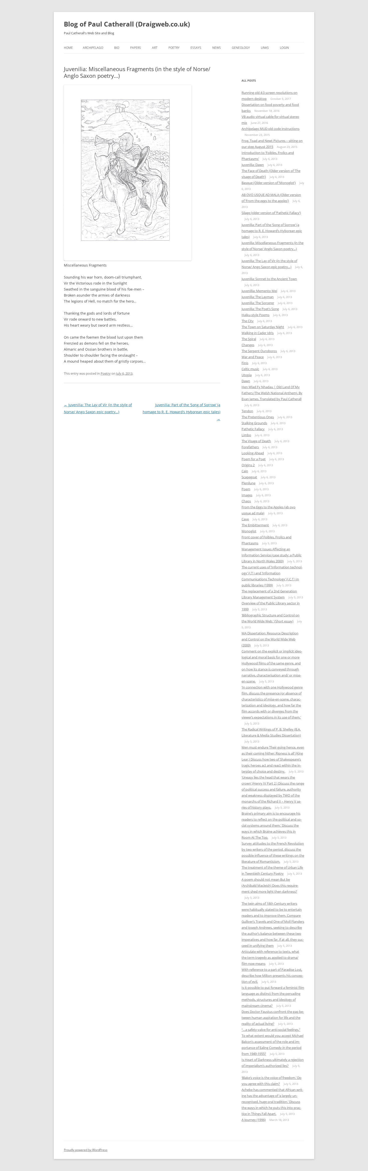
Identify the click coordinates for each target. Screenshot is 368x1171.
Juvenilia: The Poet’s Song (260, 309)
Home (68, 48)
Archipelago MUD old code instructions (270, 128)
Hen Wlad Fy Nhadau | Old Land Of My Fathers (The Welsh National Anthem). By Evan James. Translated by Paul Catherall (272, 393)
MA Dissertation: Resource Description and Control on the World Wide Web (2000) (270, 639)
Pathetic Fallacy (253, 429)
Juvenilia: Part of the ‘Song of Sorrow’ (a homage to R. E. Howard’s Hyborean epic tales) (181, 411)
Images (247, 495)
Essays (196, 48)
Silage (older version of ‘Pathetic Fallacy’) (271, 212)
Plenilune (248, 483)
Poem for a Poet (254, 459)
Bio (116, 48)
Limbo (246, 435)
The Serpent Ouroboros (259, 351)
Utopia (247, 375)
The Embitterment (255, 525)
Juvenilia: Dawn (253, 164)
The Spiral (249, 339)
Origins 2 (248, 465)
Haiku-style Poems (255, 315)
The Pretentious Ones (258, 417)
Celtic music (250, 369)
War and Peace (253, 357)
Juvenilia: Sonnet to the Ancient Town (269, 279)
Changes (248, 345)
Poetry (173, 48)
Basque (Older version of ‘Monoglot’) (269, 182)
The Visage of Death (256, 441)
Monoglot (249, 531)
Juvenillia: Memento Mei (259, 291)
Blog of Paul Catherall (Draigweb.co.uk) (127, 24)
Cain (245, 471)
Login (284, 48)
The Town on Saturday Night (263, 327)
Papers (135, 48)
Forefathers (250, 447)
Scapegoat (249, 477)
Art (154, 48)
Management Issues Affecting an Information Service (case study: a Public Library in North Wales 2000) (271, 555)
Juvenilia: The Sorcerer (258, 303)
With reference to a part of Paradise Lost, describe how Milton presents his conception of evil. (272, 975)
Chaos (246, 501)
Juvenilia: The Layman (258, 297)
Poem (246, 489)
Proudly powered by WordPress (85, 1150)
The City (248, 321)
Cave (245, 519)
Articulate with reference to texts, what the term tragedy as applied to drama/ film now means (270, 957)
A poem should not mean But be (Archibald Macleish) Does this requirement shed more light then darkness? (270, 885)
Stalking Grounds (254, 423)
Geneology (241, 48)
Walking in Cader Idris (258, 333)
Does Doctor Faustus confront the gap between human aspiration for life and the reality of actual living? (273, 1017)
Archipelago (93, 48)
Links (265, 48)
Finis (245, 363)
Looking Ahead (253, 453)
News (216, 48)
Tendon (247, 411)
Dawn (246, 381)
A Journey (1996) (254, 1119)
